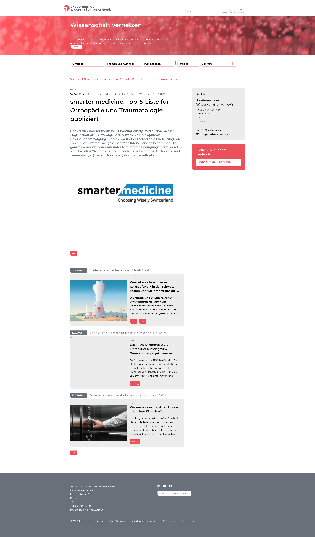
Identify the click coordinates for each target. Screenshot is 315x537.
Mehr (142, 321)
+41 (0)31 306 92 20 (210, 129)
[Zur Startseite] (97, 8)
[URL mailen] (225, 11)
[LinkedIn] (159, 486)
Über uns (76, 47)
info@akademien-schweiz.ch (216, 134)
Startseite (75, 79)
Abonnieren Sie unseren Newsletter (174, 493)
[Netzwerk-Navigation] (241, 11)
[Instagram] (170, 486)
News (87, 79)
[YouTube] (164, 486)
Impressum (189, 521)
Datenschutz (170, 521)
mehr (73, 254)
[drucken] (233, 11)
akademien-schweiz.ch (145, 521)
